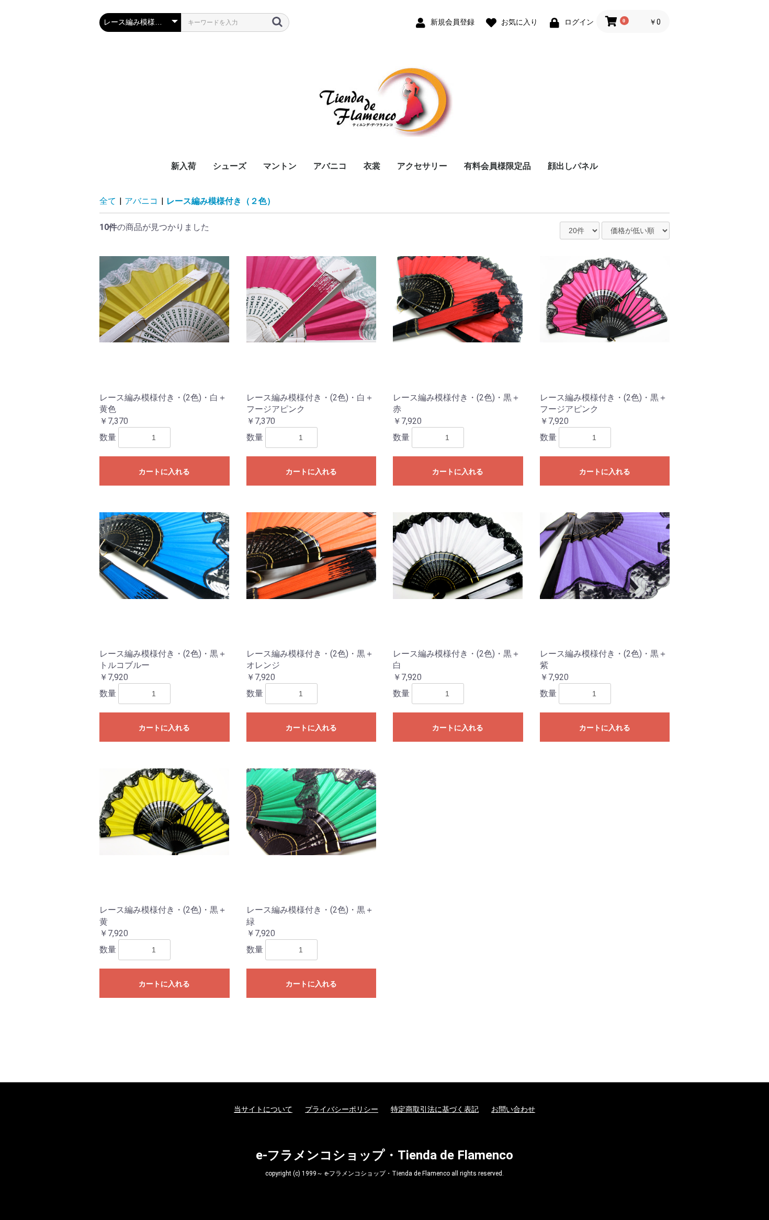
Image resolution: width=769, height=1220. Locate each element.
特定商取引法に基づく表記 (435, 1109)
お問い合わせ (513, 1109)
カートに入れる (164, 471)
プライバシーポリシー (341, 1109)
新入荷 (183, 166)
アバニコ (330, 166)
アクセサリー (422, 166)
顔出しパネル (573, 166)
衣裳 (372, 166)
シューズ (229, 166)
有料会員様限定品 (497, 166)
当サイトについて (263, 1109)
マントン (280, 166)
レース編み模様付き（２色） (220, 201)
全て (107, 201)
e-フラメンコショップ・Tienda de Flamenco (384, 1155)
